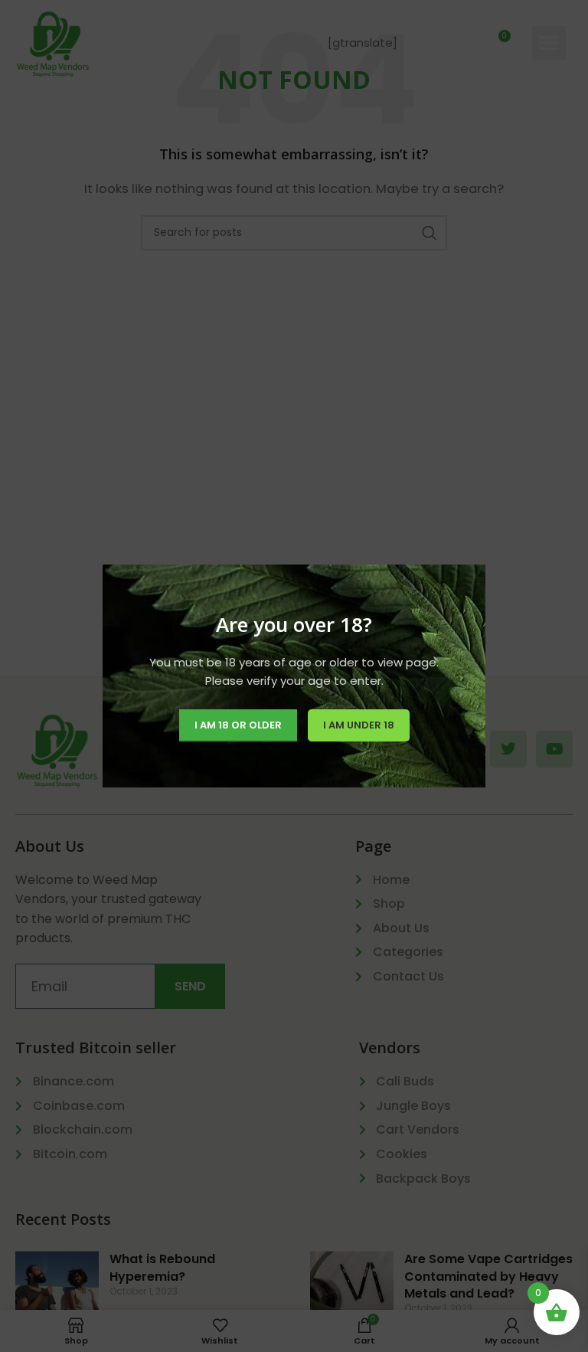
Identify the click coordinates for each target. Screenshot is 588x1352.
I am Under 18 (358, 725)
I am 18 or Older (238, 725)
